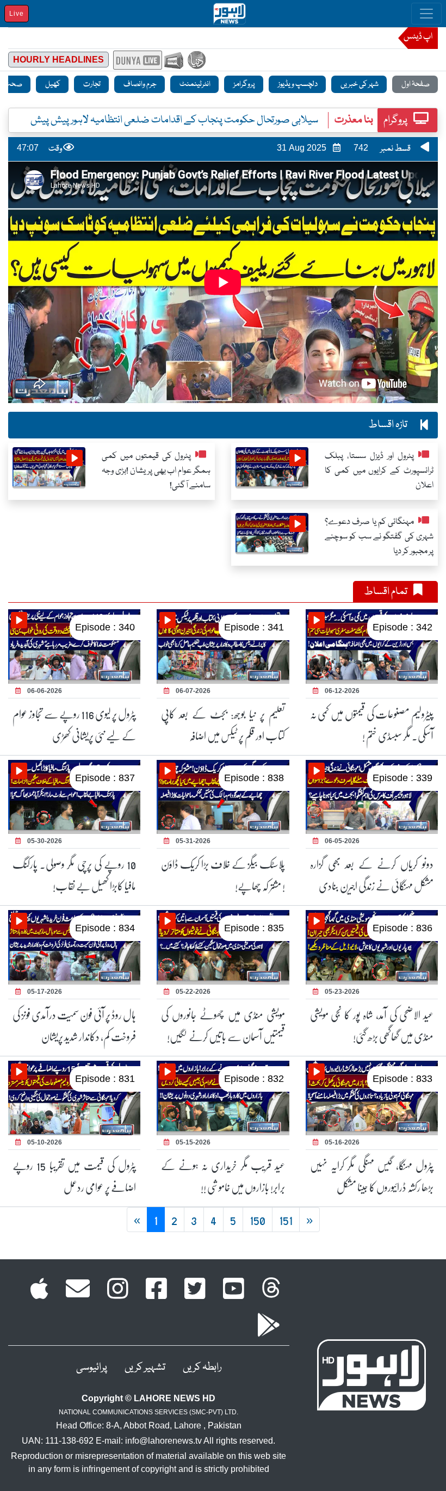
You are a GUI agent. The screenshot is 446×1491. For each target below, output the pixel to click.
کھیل (52, 84)
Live (16, 13)
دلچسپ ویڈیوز (297, 84)
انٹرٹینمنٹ (194, 84)
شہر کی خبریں (359, 84)
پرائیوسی (91, 1367)
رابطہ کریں (202, 1367)
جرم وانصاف (139, 84)
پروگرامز (243, 84)
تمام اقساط (386, 592)
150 (257, 1219)
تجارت (91, 84)
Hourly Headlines (58, 59)
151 (286, 1219)
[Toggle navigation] (426, 13)
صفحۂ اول (415, 84)
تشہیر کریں (145, 1367)
